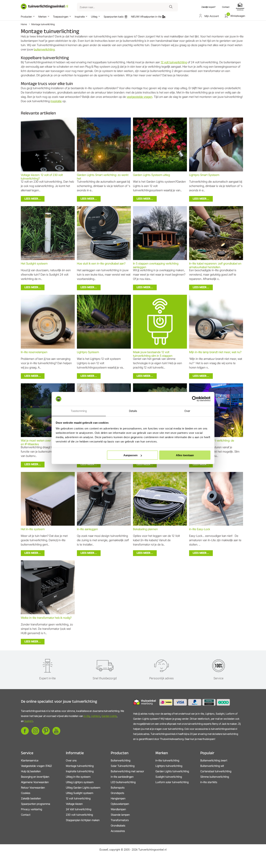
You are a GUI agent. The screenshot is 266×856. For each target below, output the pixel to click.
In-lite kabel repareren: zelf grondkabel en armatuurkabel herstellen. (215, 265)
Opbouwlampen (120, 804)
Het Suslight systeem (34, 263)
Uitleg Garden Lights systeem (83, 787)
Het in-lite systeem (33, 529)
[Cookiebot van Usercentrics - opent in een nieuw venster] (194, 399)
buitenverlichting (44, 49)
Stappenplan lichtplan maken (83, 820)
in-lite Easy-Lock (199, 529)
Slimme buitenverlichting (214, 776)
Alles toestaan (185, 455)
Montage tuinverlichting (43, 24)
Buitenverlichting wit (212, 766)
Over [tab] (187, 410)
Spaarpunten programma (35, 804)
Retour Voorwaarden (33, 787)
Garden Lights (109, 715)
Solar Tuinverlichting (122, 766)
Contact (25, 814)
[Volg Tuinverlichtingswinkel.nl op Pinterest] (46, 733)
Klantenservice (29, 760)
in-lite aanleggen (87, 529)
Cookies (25, 793)
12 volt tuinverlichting (174, 62)
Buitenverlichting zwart (213, 760)
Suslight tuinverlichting (168, 776)
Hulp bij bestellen (31, 771)
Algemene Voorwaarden (35, 782)
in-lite (87, 715)
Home (24, 24)
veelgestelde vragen (139, 97)
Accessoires (118, 831)
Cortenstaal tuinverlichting (215, 771)
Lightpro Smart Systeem (204, 175)
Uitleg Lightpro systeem (80, 782)
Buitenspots (117, 787)
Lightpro (95, 715)
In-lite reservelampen (34, 352)
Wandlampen (118, 809)
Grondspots (117, 793)
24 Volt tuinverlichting (78, 809)
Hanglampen (118, 798)
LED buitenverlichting (123, 782)
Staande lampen (120, 814)
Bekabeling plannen (145, 529)
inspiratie (56, 101)
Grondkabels (118, 825)
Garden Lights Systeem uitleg (151, 175)
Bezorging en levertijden (35, 776)
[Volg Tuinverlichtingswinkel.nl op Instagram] (35, 733)
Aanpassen (130, 455)
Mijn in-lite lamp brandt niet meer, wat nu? (215, 352)
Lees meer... (32, 198)
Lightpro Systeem (88, 352)
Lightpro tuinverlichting (168, 766)
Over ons (71, 760)
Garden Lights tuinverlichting (172, 771)
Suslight (28, 721)
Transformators (120, 820)
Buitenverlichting (120, 760)
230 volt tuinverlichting (79, 814)
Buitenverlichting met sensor (127, 771)
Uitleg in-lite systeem (78, 776)
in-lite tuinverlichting (167, 760)
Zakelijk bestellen (31, 798)
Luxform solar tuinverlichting (172, 782)
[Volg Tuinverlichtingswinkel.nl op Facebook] (25, 733)
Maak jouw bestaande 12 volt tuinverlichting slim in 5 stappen (152, 353)
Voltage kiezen (74, 804)
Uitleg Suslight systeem (79, 793)
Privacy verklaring (31, 809)
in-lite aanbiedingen (122, 776)
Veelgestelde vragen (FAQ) (36, 766)
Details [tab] (133, 410)
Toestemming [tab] (79, 410)
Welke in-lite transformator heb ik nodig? (46, 617)
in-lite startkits (208, 782)
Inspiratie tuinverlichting (80, 771)
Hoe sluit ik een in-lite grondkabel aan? (101, 263)
